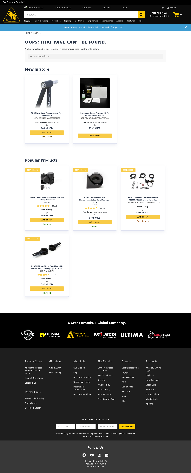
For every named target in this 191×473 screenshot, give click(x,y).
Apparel (119, 21)
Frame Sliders (152, 394)
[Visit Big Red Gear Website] (159, 335)
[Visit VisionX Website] (28, 335)
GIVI (123, 401)
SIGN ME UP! (127, 426)
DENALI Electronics (130, 367)
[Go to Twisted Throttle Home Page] (11, 14)
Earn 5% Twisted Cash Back (105, 369)
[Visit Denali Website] (51, 335)
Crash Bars (151, 384)
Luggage (27, 21)
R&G (124, 382)
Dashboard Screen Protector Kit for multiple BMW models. (94, 114)
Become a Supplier (82, 377)
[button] (24, 2)
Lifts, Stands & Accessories (47, 118)
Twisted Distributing (34, 398)
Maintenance (107, 21)
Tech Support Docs (106, 399)
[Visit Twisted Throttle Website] (105, 335)
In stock (47, 224)
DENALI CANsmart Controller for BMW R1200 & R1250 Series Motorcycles (143, 198)
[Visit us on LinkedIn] (106, 456)
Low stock (47, 136)
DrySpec (125, 372)
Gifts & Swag (55, 367)
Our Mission (79, 367)
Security (101, 380)
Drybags (150, 375)
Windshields (152, 399)
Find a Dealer (31, 403)
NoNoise (126, 391)
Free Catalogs (55, 372)
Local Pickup (30, 382)
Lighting (67, 21)
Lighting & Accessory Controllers (143, 202)
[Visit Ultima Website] (132, 335)
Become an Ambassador (79, 388)
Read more (94, 135)
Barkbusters (127, 386)
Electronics (79, 21)
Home (27, 33)
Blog (124, 7)
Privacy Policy (104, 384)
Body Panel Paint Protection (95, 118)
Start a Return (104, 394)
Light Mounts (47, 271)
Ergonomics (93, 21)
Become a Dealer (33, 407)
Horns (47, 202)
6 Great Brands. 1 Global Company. (97, 322)
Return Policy (104, 389)
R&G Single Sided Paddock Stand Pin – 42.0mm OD (47, 114)
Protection (56, 21)
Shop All (86, 7)
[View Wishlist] (163, 7)
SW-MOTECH (128, 377)
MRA (124, 396)
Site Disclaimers (105, 375)
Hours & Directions (34, 378)
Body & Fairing (41, 21)
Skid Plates (151, 389)
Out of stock (143, 221)
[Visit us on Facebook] (84, 456)
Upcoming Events (81, 382)
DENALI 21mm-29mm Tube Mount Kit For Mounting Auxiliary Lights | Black (47, 267)
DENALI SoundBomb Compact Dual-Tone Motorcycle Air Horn (47, 198)
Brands (107, 7)
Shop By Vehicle (63, 7)
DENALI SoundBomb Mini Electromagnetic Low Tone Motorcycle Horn (94, 199)
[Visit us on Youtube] (92, 456)
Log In (173, 7)
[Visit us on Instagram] (99, 456)
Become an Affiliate (82, 394)
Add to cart (46, 132)
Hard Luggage (152, 380)
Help (141, 21)
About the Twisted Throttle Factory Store (33, 370)
